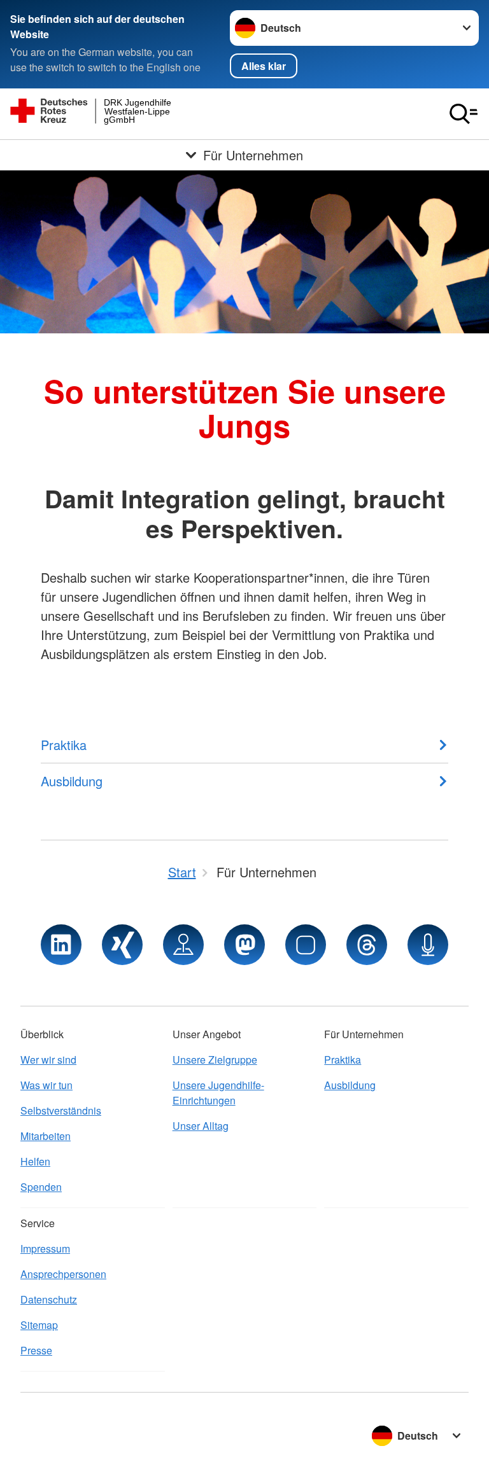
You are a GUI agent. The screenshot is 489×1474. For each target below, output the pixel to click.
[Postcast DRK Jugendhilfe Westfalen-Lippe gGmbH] (428, 944)
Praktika (342, 1059)
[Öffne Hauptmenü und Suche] (463, 114)
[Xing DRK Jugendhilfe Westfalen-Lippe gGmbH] (122, 944)
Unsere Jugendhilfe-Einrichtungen (218, 1093)
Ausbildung (350, 1085)
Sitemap (39, 1325)
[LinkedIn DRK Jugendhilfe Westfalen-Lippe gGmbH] (61, 944)
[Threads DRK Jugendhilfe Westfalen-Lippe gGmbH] (366, 944)
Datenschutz (48, 1299)
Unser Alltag (201, 1125)
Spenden (41, 1186)
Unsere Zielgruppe (215, 1059)
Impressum (45, 1248)
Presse (36, 1350)
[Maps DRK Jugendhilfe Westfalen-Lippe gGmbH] (183, 944)
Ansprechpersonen (63, 1274)
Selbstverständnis (60, 1110)
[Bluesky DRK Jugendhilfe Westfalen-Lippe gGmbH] (305, 944)
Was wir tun (46, 1085)
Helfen (35, 1161)
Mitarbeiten (45, 1136)
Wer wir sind (48, 1059)
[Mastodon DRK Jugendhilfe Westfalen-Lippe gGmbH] (244, 944)
